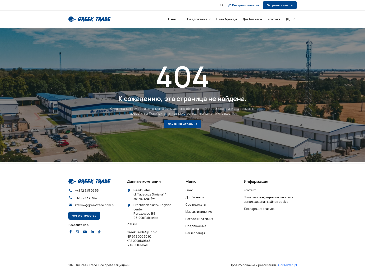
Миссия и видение (198, 211)
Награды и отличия (199, 219)
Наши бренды (195, 233)
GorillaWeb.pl (287, 265)
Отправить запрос (280, 5)
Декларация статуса (259, 209)
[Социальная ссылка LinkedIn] (92, 232)
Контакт (250, 190)
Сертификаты (195, 204)
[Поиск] (221, 5)
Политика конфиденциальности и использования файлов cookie (268, 199)
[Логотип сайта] (89, 19)
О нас (189, 190)
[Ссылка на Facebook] (70, 232)
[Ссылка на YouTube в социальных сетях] (85, 232)
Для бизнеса (194, 197)
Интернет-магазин (245, 5)
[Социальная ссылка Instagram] (77, 232)
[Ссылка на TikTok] (99, 232)
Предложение (195, 226)
